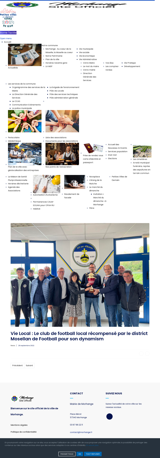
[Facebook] (141, 353)
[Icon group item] (109, 416)
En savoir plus (92, 445)
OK (79, 454)
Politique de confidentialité (23, 431)
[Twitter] (147, 353)
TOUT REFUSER (93, 454)
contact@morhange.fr (81, 432)
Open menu (6, 38)
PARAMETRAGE (67, 454)
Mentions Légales (19, 425)
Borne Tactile (8, 32)
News (13, 345)
